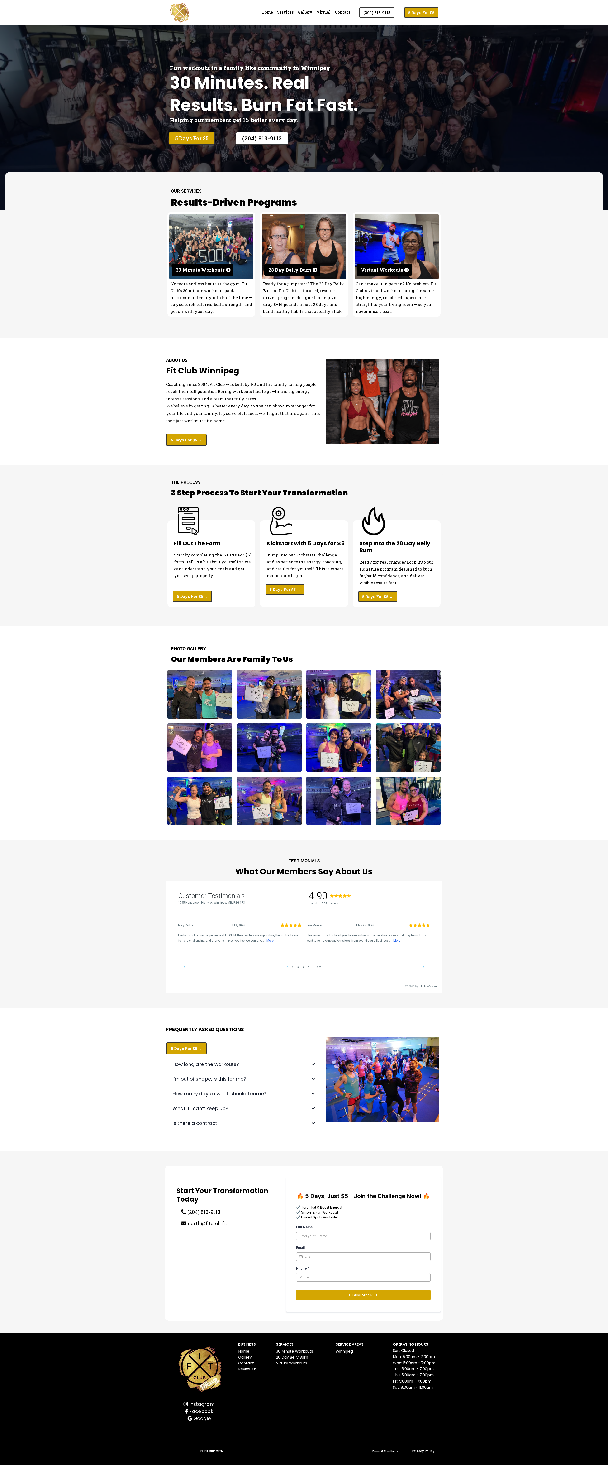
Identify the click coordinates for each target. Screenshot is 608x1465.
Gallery (305, 12)
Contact (342, 12)
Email (302, 1248)
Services (285, 12)
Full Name (304, 1227)
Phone (303, 1268)
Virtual (324, 12)
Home (267, 12)
